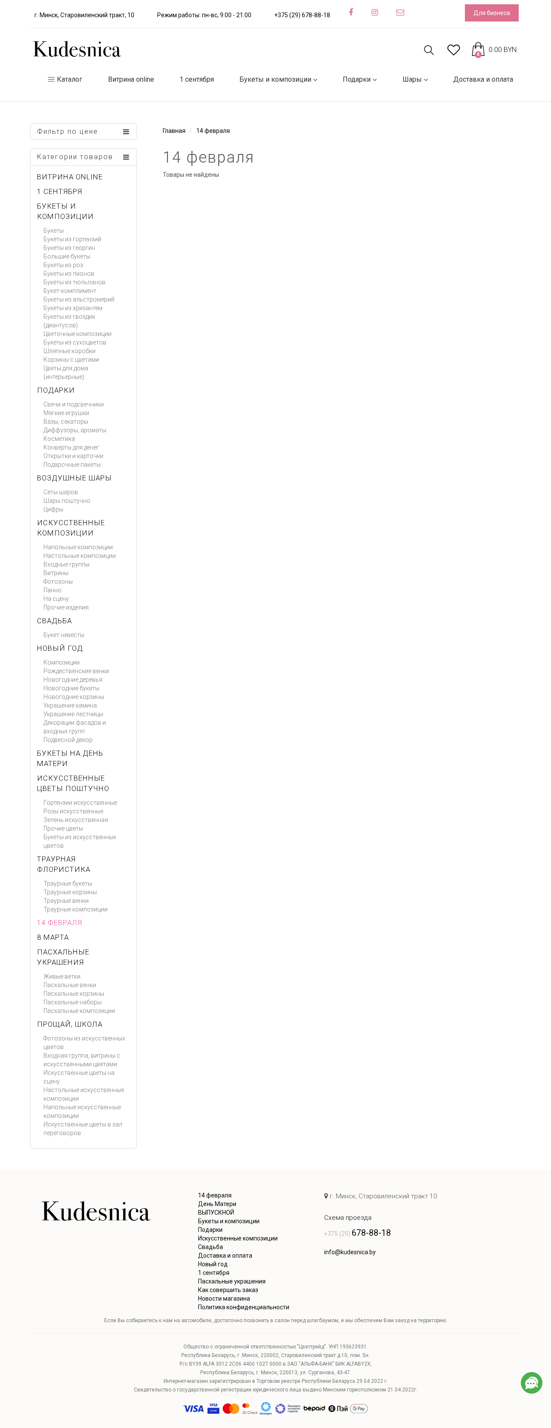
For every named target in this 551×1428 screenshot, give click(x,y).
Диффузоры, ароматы (74, 430)
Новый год (60, 648)
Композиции (61, 662)
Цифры (53, 509)
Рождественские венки (76, 671)
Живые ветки (61, 976)
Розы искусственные (73, 811)
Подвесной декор (68, 739)
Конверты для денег (71, 447)
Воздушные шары (74, 478)
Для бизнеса (492, 12)
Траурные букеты (67, 883)
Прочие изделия (66, 607)
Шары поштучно (66, 500)
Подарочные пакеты (72, 464)
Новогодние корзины (73, 696)
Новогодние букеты (71, 688)
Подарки (357, 79)
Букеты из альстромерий (79, 299)
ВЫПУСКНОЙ (216, 1212)
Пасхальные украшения (232, 1281)
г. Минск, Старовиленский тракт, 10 (84, 15)
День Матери (217, 1203)
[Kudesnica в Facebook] (351, 12)
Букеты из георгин (69, 247)
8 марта (53, 937)
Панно (52, 590)
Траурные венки (66, 900)
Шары (412, 79)
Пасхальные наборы (72, 1002)
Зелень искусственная (75, 819)
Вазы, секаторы (65, 421)
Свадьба (54, 620)
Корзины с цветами (71, 359)
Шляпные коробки (69, 351)
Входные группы (66, 564)
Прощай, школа (69, 1024)
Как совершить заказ (228, 1289)
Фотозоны (58, 581)
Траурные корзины (70, 892)
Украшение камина (70, 705)
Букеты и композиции (275, 79)
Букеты (53, 230)
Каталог (69, 79)
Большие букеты (66, 256)
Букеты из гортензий (72, 239)
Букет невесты (63, 634)
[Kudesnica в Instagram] (374, 12)
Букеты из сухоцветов (74, 342)
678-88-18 (357, 1233)
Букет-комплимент (69, 290)
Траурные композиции (75, 909)
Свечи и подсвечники (73, 404)
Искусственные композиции (238, 1238)
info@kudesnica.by (350, 1252)
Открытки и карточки (73, 455)
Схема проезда (347, 1218)
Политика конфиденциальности (243, 1307)
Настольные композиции (79, 555)
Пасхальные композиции (79, 1010)
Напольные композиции (78, 547)
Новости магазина (224, 1298)
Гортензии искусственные (80, 802)
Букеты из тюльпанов (74, 282)
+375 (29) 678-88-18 (302, 15)
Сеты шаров (60, 492)
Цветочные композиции (77, 333)
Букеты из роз (63, 265)
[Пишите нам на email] (400, 12)
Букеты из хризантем (72, 308)
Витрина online (131, 79)
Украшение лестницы (73, 714)
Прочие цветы (63, 828)
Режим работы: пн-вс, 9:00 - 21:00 (204, 15)
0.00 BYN (497, 50)
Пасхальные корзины (73, 993)
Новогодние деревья (72, 679)
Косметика (59, 438)
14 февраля (59, 922)
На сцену (56, 598)
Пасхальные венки (69, 985)
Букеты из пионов (68, 273)
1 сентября (197, 79)
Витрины (55, 572)
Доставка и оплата (483, 79)
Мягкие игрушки (66, 412)
